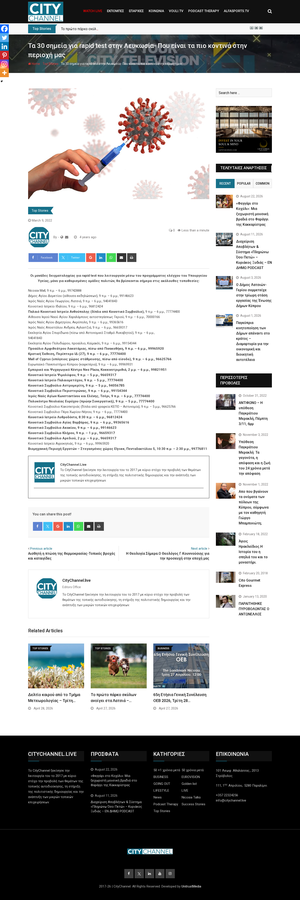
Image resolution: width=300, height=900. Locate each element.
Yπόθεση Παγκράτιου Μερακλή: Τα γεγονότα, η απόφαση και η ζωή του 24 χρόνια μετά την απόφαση (254, 458)
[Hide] (2, 81)
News (158, 797)
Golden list (189, 784)
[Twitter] (4, 37)
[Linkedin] (4, 46)
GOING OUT (162, 784)
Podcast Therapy (166, 804)
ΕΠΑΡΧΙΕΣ (136, 11)
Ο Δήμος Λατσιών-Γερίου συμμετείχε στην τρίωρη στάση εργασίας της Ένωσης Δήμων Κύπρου (254, 295)
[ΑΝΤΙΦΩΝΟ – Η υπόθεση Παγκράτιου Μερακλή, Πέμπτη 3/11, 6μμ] (225, 402)
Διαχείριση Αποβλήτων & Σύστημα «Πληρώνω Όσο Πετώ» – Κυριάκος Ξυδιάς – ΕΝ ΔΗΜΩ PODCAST (116, 806)
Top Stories (50, 63)
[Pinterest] (4, 55)
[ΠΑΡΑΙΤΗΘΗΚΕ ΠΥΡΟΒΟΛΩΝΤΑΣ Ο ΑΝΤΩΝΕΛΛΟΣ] (225, 601)
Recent (225, 183)
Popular (244, 183)
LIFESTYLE (161, 791)
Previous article (41, 549)
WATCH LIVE (92, 11)
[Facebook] (4, 28)
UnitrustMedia (191, 886)
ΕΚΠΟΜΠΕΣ (115, 11)
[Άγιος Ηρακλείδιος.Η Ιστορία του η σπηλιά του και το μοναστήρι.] (225, 539)
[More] (4, 72)
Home (35, 63)
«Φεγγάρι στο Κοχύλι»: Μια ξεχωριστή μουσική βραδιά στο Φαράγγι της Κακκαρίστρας (252, 214)
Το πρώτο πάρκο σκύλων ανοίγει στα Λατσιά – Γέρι (102, 29)
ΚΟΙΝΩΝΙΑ (156, 11)
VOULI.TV (176, 11)
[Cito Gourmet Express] (225, 577)
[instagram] (36, 496)
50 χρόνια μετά (193, 770)
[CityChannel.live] (67, 237)
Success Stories (193, 804)
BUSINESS (161, 777)
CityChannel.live (76, 580)
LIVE (185, 791)
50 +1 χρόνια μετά (167, 770)
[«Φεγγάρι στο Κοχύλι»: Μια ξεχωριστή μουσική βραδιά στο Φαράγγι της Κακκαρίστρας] (224, 201)
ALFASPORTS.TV (236, 11)
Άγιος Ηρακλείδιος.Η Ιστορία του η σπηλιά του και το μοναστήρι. (253, 551)
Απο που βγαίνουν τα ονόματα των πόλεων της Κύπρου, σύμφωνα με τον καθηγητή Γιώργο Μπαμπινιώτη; (254, 507)
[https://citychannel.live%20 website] (62, 237)
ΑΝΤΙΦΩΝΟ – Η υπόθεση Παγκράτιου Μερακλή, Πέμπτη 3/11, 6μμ (253, 413)
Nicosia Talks (191, 797)
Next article (199, 549)
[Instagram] (4, 64)
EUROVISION (191, 777)
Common (262, 183)
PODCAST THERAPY (203, 11)
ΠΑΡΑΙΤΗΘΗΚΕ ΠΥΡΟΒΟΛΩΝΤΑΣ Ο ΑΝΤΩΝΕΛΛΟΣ (254, 609)
